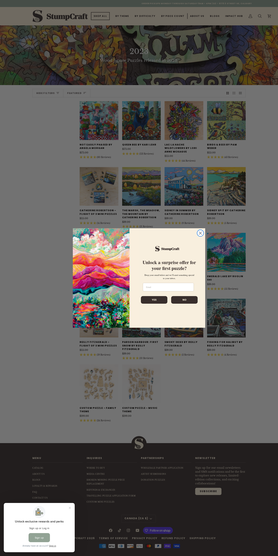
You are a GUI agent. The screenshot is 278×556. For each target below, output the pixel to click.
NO (184, 300)
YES (154, 300)
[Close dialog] (200, 233)
